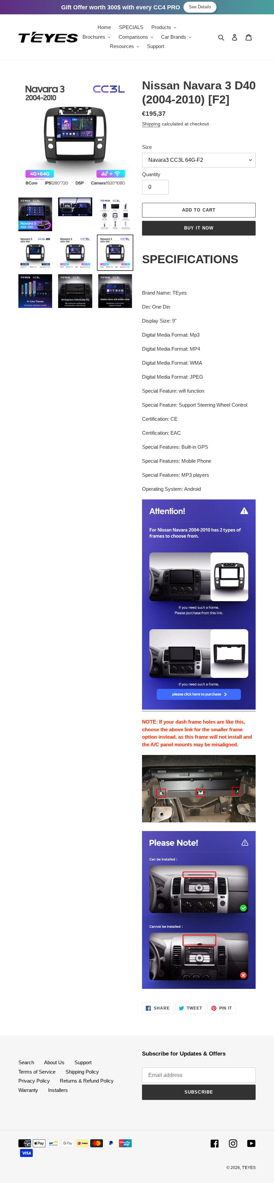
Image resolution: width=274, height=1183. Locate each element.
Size (147, 147)
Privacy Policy (34, 1081)
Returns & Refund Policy (87, 1081)
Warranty (28, 1090)
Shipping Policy (82, 1072)
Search (26, 1062)
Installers (58, 1090)
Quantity (151, 174)
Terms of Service (36, 1072)
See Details (200, 6)
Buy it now (199, 228)
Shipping (151, 123)
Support (83, 1062)
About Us (54, 1062)
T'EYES (249, 1167)
